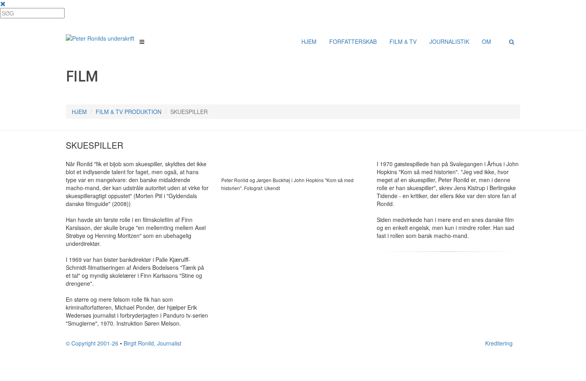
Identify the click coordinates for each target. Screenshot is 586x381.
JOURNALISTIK (449, 41)
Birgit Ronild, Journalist (152, 343)
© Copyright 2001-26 (92, 343)
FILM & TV (403, 41)
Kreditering (499, 343)
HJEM (309, 41)
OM (486, 41)
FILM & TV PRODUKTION (128, 112)
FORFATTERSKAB (353, 41)
